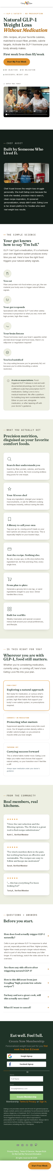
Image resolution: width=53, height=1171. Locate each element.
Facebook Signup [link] (26, 1064)
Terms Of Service (27, 1151)
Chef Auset (15, 143)
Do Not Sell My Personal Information (26, 1154)
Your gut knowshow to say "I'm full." (21, 243)
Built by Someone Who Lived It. (23, 151)
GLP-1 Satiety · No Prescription (25, 14)
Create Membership (26, 1097)
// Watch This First (12, 83)
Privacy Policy (13, 1151)
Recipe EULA (41, 1151)
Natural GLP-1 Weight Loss (25, 25)
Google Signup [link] (26, 1056)
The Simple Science (21, 234)
